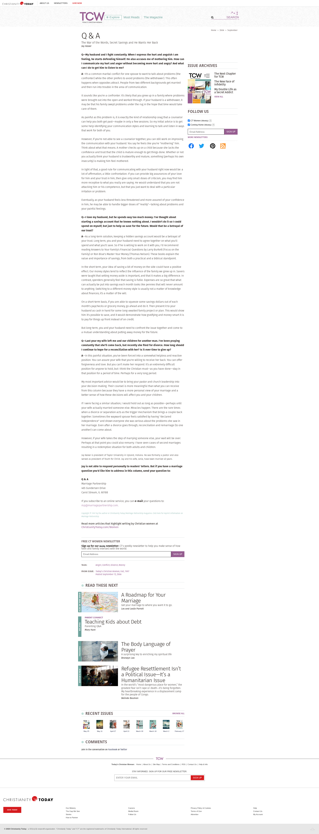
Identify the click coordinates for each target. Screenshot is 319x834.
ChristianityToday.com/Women (99, 527)
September (232, 30)
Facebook (112, 749)
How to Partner (72, 818)
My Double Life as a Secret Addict (225, 90)
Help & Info (203, 764)
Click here (157, 513)
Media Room (133, 811)
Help (255, 808)
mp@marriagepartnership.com (99, 505)
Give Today (12, 810)
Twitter (123, 749)
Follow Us (132, 814)
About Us (44, 3)
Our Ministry (71, 808)
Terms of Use (196, 811)
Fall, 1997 (124, 571)
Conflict (106, 565)
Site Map (156, 764)
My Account (258, 814)
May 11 (100, 731)
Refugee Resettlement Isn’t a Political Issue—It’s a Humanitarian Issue (151, 674)
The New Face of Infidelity (224, 82)
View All (218, 97)
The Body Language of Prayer (145, 647)
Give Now (77, 3)
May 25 (86, 731)
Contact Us (192, 764)
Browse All (178, 714)
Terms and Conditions (171, 764)
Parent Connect (94, 617)
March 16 (153, 731)
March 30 (139, 731)
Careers (131, 808)
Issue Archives (202, 65)
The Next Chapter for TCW (225, 75)
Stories (68, 814)
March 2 (166, 731)
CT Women (200, 121)
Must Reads (132, 17)
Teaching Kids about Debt (113, 621)
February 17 (179, 731)
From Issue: (87, 571)
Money (122, 565)
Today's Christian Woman (122, 764)
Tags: (84, 565)
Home (213, 30)
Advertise (194, 814)
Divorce (114, 565)
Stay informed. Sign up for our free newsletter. (159, 772)
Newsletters (60, 3)
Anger (98, 565)
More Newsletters (198, 137)
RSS (183, 764)
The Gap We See (73, 811)
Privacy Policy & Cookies (201, 808)
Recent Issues (99, 713)
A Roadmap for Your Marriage (143, 597)
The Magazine (153, 17)
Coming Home (201, 125)
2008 (222, 30)
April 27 (113, 731)
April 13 (126, 731)
